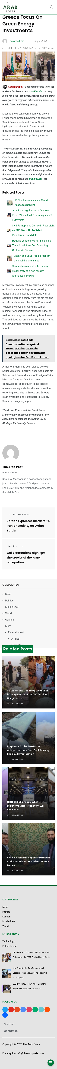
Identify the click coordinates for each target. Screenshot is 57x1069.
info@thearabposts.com (30, 1053)
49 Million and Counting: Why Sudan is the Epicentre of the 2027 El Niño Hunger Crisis (28, 694)
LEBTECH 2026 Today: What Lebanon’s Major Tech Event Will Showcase (25, 806)
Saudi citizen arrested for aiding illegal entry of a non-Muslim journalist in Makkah (30, 271)
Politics (9, 600)
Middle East (35, 178)
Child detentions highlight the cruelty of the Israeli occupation (26, 557)
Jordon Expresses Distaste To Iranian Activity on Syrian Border (28, 525)
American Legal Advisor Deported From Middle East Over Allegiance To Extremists (32, 215)
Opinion (9, 619)
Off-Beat (15, 638)
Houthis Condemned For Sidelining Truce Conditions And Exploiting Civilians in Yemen (31, 245)
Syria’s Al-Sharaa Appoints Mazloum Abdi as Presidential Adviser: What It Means (28, 861)
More (8, 626)
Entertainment (16, 632)
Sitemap (9, 1024)
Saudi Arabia (36, 91)
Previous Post (21, 514)
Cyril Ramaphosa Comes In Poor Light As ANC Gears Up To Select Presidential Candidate (33, 230)
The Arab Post (12, 467)
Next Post (13, 546)
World (8, 613)
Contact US (11, 1031)
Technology (17, 645)
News (8, 594)
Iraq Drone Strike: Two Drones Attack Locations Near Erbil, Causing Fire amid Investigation (28, 750)
